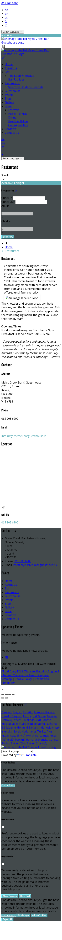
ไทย (49, 731)
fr (6, 21)
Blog (8, 98)
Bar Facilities (16, 79)
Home (9, 64)
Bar (7, 72)
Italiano (50, 712)
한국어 (30, 736)
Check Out (8, 202)
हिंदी (3, 727)
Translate (30, 755)
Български (26, 724)
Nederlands (29, 731)
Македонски (32, 720)
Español (28, 712)
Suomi (42, 716)
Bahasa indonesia (39, 727)
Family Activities (18, 121)
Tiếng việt (7, 739)
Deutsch (6, 712)
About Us (11, 68)
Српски (54, 739)
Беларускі (39, 724)
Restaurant (12, 83)
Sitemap (6, 679)
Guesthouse (12, 91)
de (6, 10)
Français (39, 712)
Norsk (17, 731)
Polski (53, 736)
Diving (12, 117)
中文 (44, 743)
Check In (6, 198)
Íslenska (6, 731)
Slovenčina (34, 743)
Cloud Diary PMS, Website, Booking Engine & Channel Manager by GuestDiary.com (30, 673)
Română (31, 739)
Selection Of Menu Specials (25, 87)
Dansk (5, 716)
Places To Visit (17, 114)
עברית (55, 727)
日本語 (21, 736)
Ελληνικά (16, 716)
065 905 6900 (9, 3)
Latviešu (17, 720)
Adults (5, 206)
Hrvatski (22, 727)
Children (6, 221)
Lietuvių (6, 720)
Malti (14, 724)
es (6, 17)
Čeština (52, 724)
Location (10, 129)
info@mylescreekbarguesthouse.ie (23, 436)
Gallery (9, 102)
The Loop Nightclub (21, 76)
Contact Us (12, 133)
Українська (8, 736)
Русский (20, 739)
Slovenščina (18, 743)
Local (8, 106)
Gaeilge (52, 716)
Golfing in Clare (18, 125)
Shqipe (5, 743)
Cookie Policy (23, 679)
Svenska (43, 739)
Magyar (11, 727)
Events (9, 95)
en (6, 14)
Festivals (13, 110)
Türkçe (41, 731)
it (6, 25)
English (17, 712)
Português (42, 736)
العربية (34, 716)
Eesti (26, 716)
